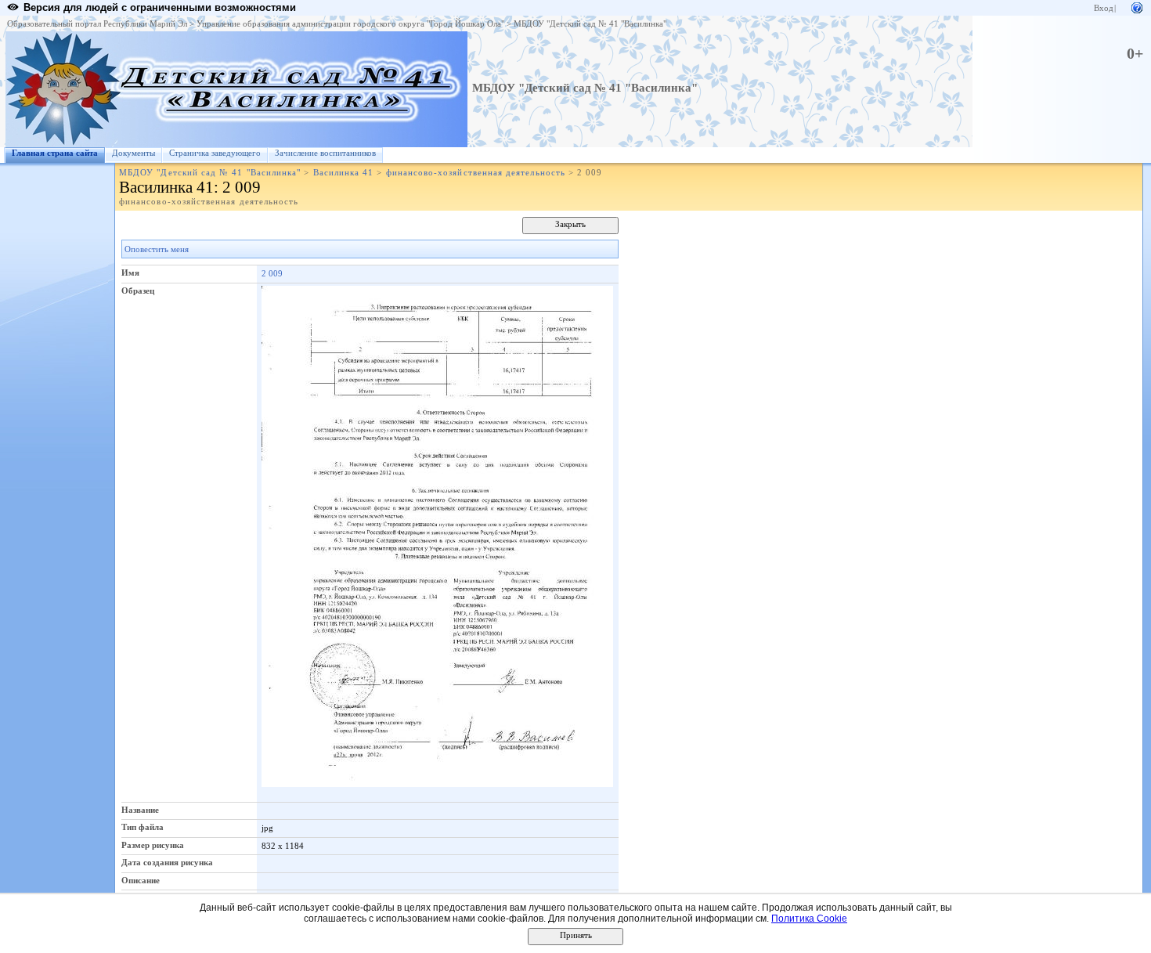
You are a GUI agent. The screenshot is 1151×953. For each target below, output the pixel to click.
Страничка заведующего (215, 153)
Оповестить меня (156, 249)
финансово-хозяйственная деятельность (475, 172)
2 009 (272, 273)
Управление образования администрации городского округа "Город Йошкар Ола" (350, 24)
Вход (1103, 8)
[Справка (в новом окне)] (1137, 6)
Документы (133, 153)
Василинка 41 (343, 172)
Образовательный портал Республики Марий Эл (97, 24)
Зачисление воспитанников (325, 153)
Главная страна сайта (55, 153)
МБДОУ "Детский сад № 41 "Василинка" (590, 24)
